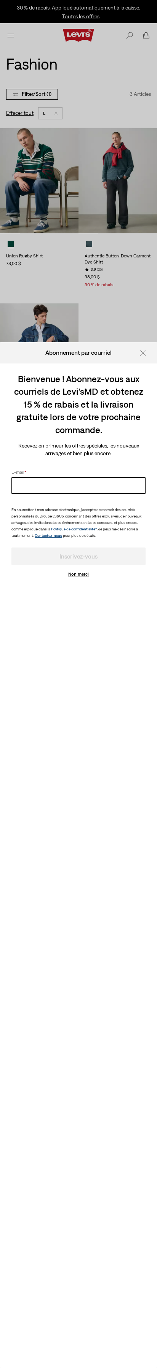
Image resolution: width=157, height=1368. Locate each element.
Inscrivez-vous (78, 556)
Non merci (78, 574)
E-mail (18, 472)
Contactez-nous (48, 535)
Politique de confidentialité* (74, 529)
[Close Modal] (145, 352)
